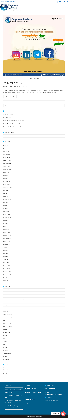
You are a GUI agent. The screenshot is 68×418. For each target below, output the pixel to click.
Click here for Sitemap (51, 401)
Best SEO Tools (7, 117)
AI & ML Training (7, 293)
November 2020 (7, 238)
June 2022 (5, 220)
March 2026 (6, 151)
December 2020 (7, 235)
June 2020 (5, 253)
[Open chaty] (63, 413)
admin (7, 86)
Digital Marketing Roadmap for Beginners (13, 120)
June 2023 (5, 205)
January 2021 (6, 232)
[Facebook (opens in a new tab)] (59, 1)
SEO (4, 338)
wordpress (6, 359)
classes (5, 302)
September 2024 (7, 187)
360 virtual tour (7, 290)
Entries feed (6, 370)
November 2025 (7, 163)
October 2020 (6, 241)
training (5, 347)
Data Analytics (6, 311)
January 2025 (6, 184)
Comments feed (7, 371)
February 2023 (6, 211)
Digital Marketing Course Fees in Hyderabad (14, 123)
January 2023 (6, 214)
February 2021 (6, 229)
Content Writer (7, 308)
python (5, 335)
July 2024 (5, 190)
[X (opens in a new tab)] (57, 1)
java (4, 320)
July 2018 (5, 281)
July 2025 (5, 175)
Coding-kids (6, 305)
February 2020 (6, 265)
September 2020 (7, 244)
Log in (4, 368)
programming (6, 332)
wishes (26, 86)
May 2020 (5, 256)
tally (4, 344)
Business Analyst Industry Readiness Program (14, 299)
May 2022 (5, 223)
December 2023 (7, 196)
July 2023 (5, 202)
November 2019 (7, 275)
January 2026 (6, 157)
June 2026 (5, 148)
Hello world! (15, 136)
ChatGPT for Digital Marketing (10, 114)
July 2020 (5, 250)
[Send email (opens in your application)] (67, 2)
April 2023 (5, 208)
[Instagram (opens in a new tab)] (62, 1)
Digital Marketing (7, 314)
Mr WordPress (6, 136)
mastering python (7, 326)
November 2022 (7, 217)
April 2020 (5, 259)
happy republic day (13, 82)
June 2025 (5, 178)
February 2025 (6, 181)
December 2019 (7, 271)
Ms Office (5, 329)
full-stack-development (9, 317)
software (5, 341)
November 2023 (7, 199)
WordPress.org (7, 373)
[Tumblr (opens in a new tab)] (65, 1)
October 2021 (6, 226)
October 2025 (6, 166)
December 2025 (7, 160)
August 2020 (6, 247)
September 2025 (7, 169)
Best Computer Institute (9, 296)
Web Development (8, 353)
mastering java (7, 323)
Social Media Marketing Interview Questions (14, 126)
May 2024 (5, 193)
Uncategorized (7, 350)
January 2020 (6, 268)
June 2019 (5, 278)
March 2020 (6, 262)
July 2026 (5, 145)
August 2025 (6, 172)
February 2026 (6, 154)
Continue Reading (11, 96)
